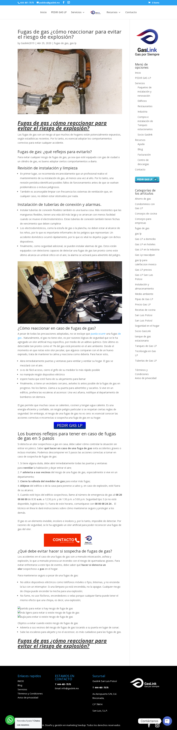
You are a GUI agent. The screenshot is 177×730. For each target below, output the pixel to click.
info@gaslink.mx (70, 688)
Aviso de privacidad (145, 378)
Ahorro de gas (143, 198)
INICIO (21, 681)
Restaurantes (145, 106)
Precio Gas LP (143, 304)
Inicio (43, 12)
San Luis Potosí (143, 320)
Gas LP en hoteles (145, 244)
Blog (140, 149)
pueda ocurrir (98, 333)
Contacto (131, 12)
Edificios (142, 100)
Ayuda (141, 144)
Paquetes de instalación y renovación (145, 91)
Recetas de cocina (145, 309)
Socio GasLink (143, 331)
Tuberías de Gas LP (146, 360)
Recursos (112, 12)
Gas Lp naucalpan (145, 254)
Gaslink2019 (27, 43)
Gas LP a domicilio (145, 239)
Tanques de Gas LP (146, 346)
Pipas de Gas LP (144, 299)
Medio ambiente (144, 294)
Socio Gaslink (145, 134)
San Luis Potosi (143, 315)
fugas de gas (61, 43)
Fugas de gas (33, 123)
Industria (142, 111)
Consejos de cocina (146, 213)
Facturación (144, 154)
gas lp (73, 43)
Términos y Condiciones (30, 693)
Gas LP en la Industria (147, 249)
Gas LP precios (143, 269)
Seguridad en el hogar (147, 325)
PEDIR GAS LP (59, 12)
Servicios (76, 12)
